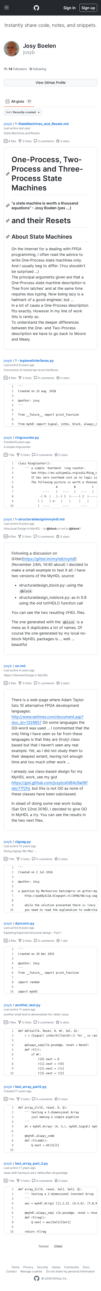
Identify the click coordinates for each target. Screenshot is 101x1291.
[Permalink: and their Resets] (8, 220)
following (38, 69)
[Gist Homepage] (36, 8)
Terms (15, 1267)
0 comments (45, 378)
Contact (11, 1271)
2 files (12, 1022)
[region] (50, 248)
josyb (8, 124)
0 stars (64, 141)
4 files (12, 141)
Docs (86, 1267)
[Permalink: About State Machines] (8, 236)
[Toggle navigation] (6, 8)
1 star (64, 940)
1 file (11, 455)
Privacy (28, 1267)
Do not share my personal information (70, 1271)
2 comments (45, 141)
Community (71, 1267)
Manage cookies (31, 1271)
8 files (12, 536)
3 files (12, 683)
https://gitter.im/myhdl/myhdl (49, 558)
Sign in (69, 7)
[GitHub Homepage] (36, 1278)
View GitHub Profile (51, 82)
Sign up (88, 7)
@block (52, 528)
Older (58, 1246)
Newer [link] (44, 1246)
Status (56, 1267)
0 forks (27, 141)
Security (42, 1267)
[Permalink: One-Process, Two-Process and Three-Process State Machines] (8, 173)
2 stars (64, 683)
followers (18, 69)
